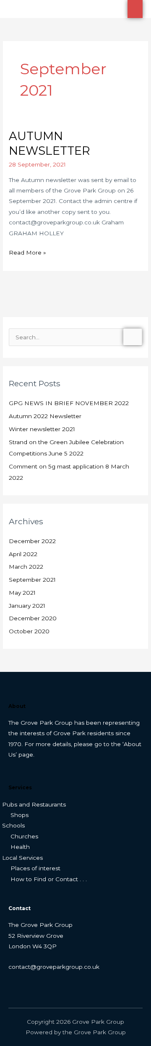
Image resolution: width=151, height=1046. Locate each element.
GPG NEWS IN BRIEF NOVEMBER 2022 (69, 403)
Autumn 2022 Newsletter (45, 416)
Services (20, 788)
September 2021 (32, 579)
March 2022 (26, 566)
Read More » (27, 251)
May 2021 (22, 592)
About (17, 706)
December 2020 (33, 618)
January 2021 (27, 605)
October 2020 (29, 631)
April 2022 (23, 554)
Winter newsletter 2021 (42, 429)
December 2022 (32, 541)
